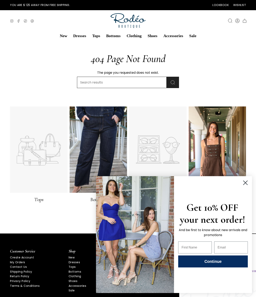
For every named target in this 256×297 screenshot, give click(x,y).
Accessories (77, 286)
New (72, 257)
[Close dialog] (245, 183)
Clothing (75, 276)
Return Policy (19, 276)
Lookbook (220, 5)
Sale (72, 290)
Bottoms (75, 272)
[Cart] (244, 20)
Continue (213, 261)
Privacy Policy (20, 281)
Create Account (22, 257)
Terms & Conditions (25, 286)
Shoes (73, 281)
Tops (72, 267)
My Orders (17, 262)
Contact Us (18, 267)
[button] (63, 36)
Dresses (74, 262)
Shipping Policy (21, 272)
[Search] (173, 82)
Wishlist (239, 5)
